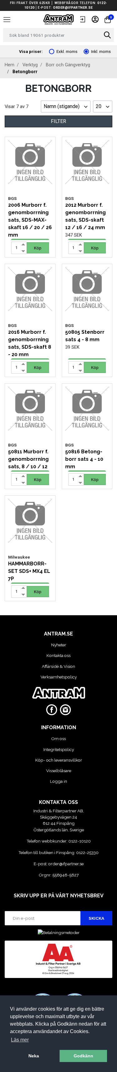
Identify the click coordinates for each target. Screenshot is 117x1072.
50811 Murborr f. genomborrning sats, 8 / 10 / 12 (28, 459)
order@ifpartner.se (73, 8)
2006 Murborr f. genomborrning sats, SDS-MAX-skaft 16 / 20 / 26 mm (30, 220)
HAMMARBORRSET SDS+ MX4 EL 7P (29, 571)
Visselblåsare (58, 770)
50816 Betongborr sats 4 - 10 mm (84, 459)
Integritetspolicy (58, 749)
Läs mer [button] (20, 1039)
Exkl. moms (66, 51)
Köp (37, 247)
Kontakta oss (58, 655)
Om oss (58, 738)
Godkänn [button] (83, 1055)
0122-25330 (87, 852)
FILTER (58, 121)
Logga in (58, 781)
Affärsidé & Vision (58, 666)
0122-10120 (79, 840)
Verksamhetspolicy (59, 676)
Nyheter (58, 644)
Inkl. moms (101, 51)
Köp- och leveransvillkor (58, 760)
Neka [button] (33, 1055)
